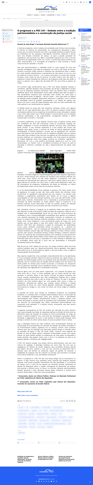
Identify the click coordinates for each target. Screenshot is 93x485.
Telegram (7, 38)
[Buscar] (90, 2)
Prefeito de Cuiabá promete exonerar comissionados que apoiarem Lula (85, 70)
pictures (21, 407)
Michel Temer (70, 410)
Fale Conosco (54, 475)
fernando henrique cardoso (57, 410)
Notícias (29, 15)
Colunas (36, 15)
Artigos (43, 15)
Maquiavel (54, 413)
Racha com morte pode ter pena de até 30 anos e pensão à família (86, 38)
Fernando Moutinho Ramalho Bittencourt (54, 423)
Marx (45, 410)
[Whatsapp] (63, 2)
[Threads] (86, 2)
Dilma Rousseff (46, 407)
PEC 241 (39, 423)
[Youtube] (81, 2)
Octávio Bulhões (23, 427)
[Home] (46, 8)
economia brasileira (24, 410)
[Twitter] (72, 2)
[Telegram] (66, 2)
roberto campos (33, 420)
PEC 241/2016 (32, 423)
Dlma (69, 423)
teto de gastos (56, 420)
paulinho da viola (44, 420)
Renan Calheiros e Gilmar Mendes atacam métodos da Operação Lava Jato (46, 458)
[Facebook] (69, 2)
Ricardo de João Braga (42, 413)
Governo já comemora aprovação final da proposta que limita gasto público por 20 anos (66, 458)
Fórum (70, 417)
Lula (27, 407)
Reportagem (21, 432)
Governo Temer (22, 423)
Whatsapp (7, 36)
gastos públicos (57, 407)
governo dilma (22, 413)
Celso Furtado (22, 420)
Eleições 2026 (50, 15)
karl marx (31, 413)
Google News (8, 41)
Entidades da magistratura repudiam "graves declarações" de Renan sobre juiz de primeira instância (25, 459)
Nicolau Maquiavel (51, 417)
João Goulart (40, 417)
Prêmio (64, 15)
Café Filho (32, 427)
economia (34, 410)
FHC (40, 410)
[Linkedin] (75, 2)
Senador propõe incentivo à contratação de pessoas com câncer (85, 58)
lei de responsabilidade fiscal (26, 417)
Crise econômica (35, 407)
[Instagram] (77, 2)
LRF (60, 413)
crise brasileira (67, 420)
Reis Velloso (41, 427)
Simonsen (50, 427)
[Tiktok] (83, 2)
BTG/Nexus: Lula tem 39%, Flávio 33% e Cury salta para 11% (86, 48)
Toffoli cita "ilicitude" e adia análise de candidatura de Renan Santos (85, 81)
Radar (58, 15)
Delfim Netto (62, 417)
